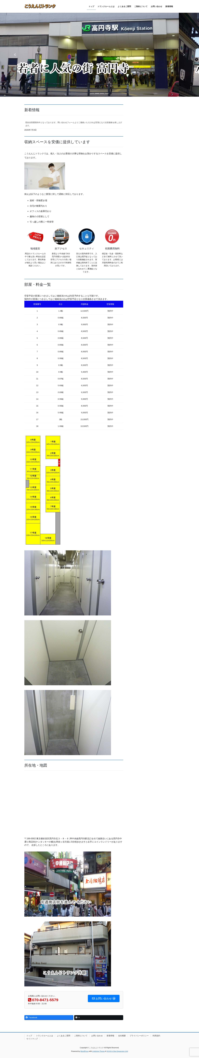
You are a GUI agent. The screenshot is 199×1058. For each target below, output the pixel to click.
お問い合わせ (97, 1036)
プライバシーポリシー (139, 1036)
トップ (29, 1036)
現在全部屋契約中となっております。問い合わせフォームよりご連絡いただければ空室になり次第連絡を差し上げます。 (73, 124)
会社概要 (122, 1036)
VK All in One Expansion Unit (117, 1051)
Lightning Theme (98, 1051)
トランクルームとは (44, 1036)
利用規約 (156, 1036)
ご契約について (80, 1036)
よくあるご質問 (63, 1036)
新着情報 (110, 1036)
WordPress (84, 1051)
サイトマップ (32, 1039)
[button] (15, 55)
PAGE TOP (192, 1024)
